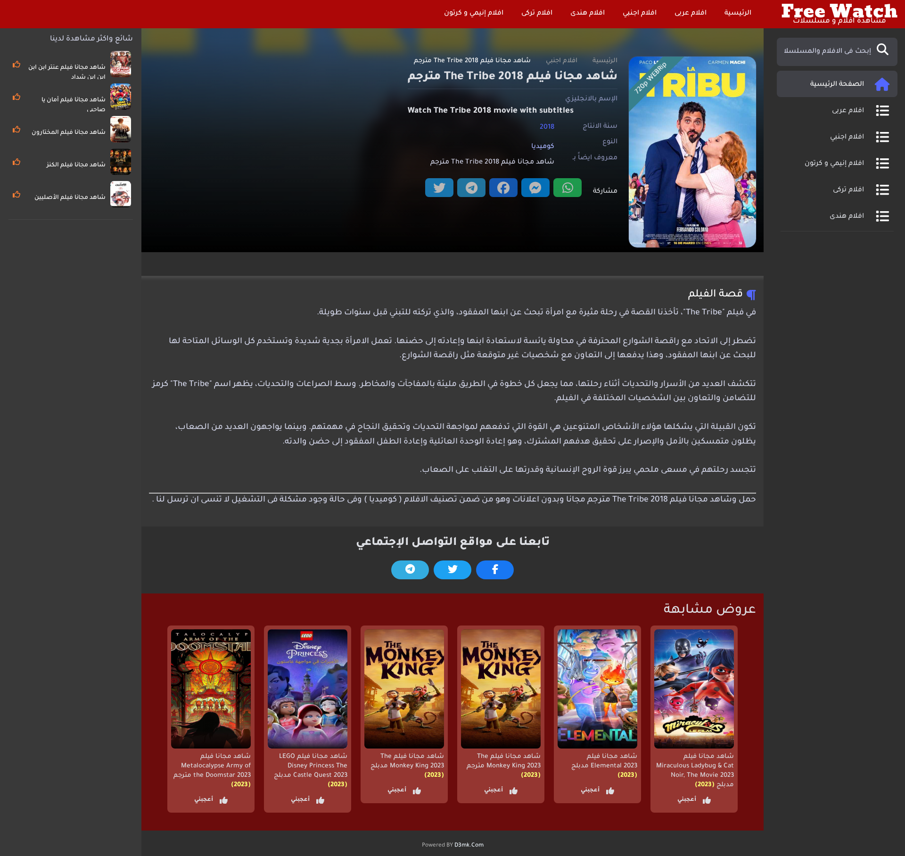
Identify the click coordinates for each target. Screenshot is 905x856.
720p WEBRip (651, 78)
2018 (547, 127)
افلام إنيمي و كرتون (474, 13)
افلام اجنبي (640, 13)
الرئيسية (738, 13)
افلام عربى (691, 13)
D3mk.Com (469, 845)
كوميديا (542, 147)
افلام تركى (537, 13)
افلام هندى (588, 13)
